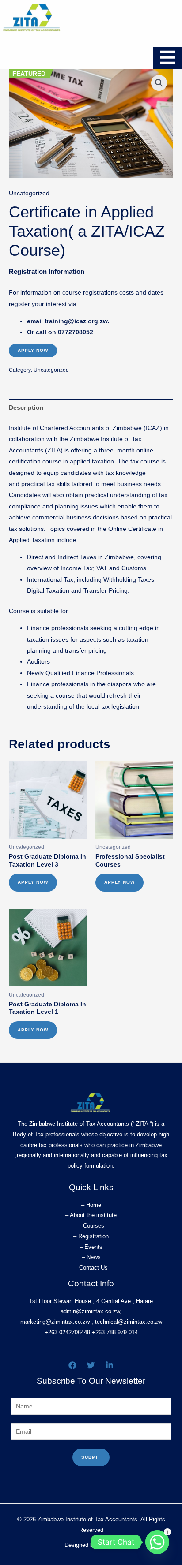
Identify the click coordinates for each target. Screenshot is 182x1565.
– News (91, 1257)
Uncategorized (29, 193)
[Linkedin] (110, 1365)
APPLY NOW (33, 350)
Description (26, 407)
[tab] (91, 407)
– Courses (91, 1225)
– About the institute (91, 1215)
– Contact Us (91, 1267)
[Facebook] (72, 1365)
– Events (91, 1247)
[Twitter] (91, 1365)
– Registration (91, 1236)
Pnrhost (108, 1545)
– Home (91, 1205)
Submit (91, 1457)
